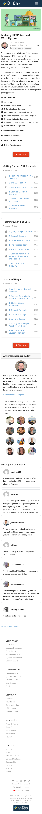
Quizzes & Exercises (14, 676)
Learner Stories (12, 711)
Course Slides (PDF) (12, 135)
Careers (9, 765)
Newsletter (10, 702)
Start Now (22, 154)
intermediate (18, 48)
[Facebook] (25, 780)
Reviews (9, 737)
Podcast (9, 698)
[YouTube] (13, 780)
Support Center (12, 661)
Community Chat (12, 705)
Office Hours (11, 708)
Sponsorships (11, 762)
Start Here (10, 644)
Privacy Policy (17, 784)
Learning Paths (12, 673)
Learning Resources (14, 648)
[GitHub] (29, 780)
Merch (8, 771)
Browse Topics (12, 679)
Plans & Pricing (12, 724)
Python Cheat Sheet (14, 657)
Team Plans (10, 727)
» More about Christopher (13, 394)
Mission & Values (12, 755)
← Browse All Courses (10, 626)
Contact (26, 787)
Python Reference (13, 654)
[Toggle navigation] (36, 3)
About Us (9, 749)
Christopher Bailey (17, 42)
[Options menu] (38, 45)
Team (8, 752)
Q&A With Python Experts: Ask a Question (21, 122)
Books (8, 686)
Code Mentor (11, 651)
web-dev (28, 48)
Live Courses (11, 683)
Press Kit (9, 768)
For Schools (10, 733)
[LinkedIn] (21, 780)
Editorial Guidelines (13, 759)
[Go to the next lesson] (21, 20)
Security (19, 787)
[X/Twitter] (17, 780)
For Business (11, 730)
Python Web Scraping (12, 145)
